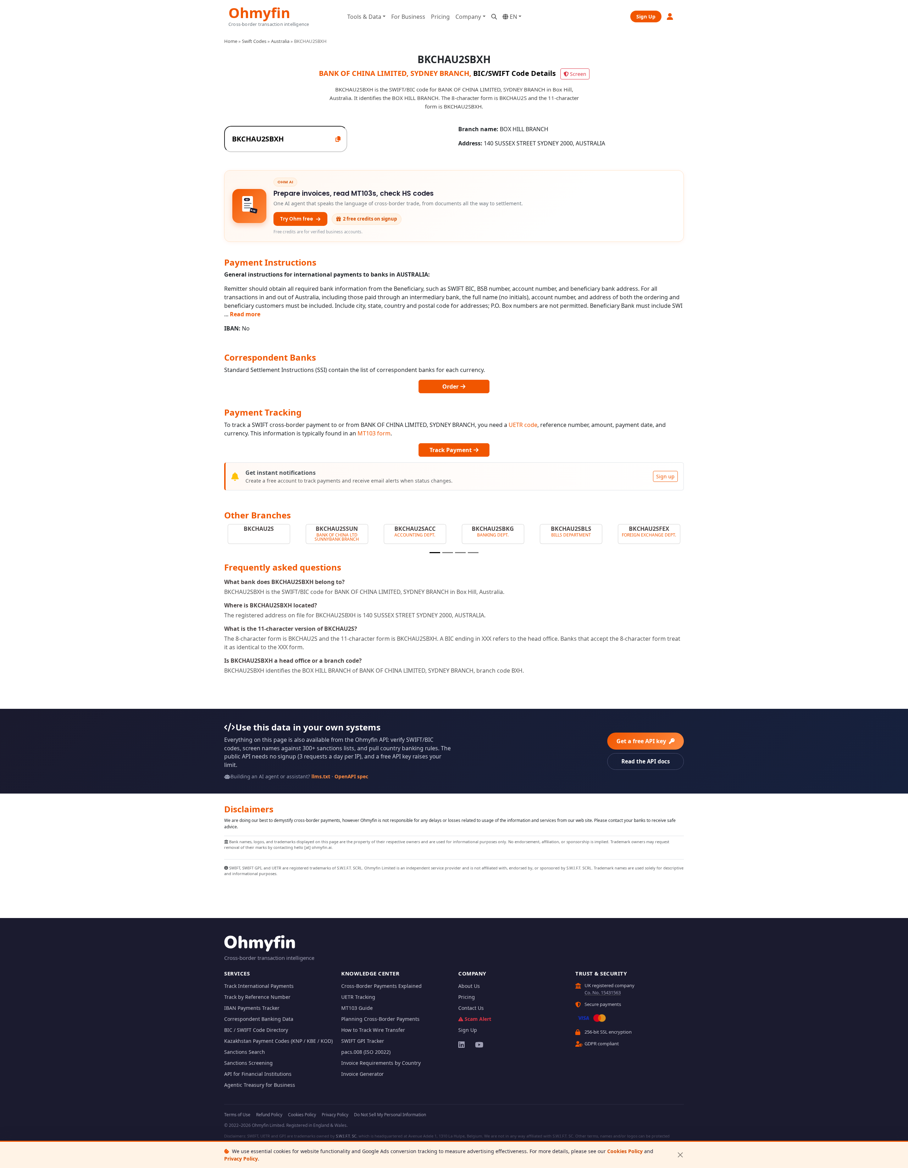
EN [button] (512, 17)
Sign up (665, 476)
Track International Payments (259, 986)
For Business (408, 17)
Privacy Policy (241, 1158)
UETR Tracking (358, 997)
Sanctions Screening (248, 1062)
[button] (670, 16)
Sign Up (645, 16)
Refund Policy (269, 1115)
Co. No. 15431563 (603, 992)
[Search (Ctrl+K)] (494, 17)
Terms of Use (237, 1115)
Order (451, 386)
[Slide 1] (435, 553)
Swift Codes (254, 41)
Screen (578, 74)
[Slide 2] (447, 553)
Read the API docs (645, 761)
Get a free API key (642, 741)
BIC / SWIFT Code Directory (256, 1030)
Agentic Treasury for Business (259, 1084)
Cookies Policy (625, 1151)
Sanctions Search (244, 1052)
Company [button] (468, 17)
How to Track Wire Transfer (373, 1030)
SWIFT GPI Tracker (362, 1041)
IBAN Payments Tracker (251, 1008)
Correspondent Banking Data (258, 1019)
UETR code (523, 425)
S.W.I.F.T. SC (346, 1136)
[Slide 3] (460, 553)
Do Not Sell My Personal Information (390, 1115)
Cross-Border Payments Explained (381, 986)
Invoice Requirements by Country (381, 1062)
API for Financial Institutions (258, 1073)
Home (230, 41)
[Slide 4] (473, 553)
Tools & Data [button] (364, 17)
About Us (469, 986)
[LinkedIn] (462, 1045)
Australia (280, 41)
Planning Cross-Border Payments (380, 1019)
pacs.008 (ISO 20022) (366, 1052)
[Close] (680, 1155)
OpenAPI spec (351, 776)
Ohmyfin (259, 12)
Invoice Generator (362, 1073)
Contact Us (471, 1008)
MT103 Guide (357, 1008)
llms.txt (320, 776)
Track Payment (451, 450)
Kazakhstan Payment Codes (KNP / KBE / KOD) (278, 1041)
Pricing (440, 17)
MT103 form (374, 433)
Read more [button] (245, 314)
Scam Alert (478, 1019)
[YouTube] (478, 1045)
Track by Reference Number (257, 997)
